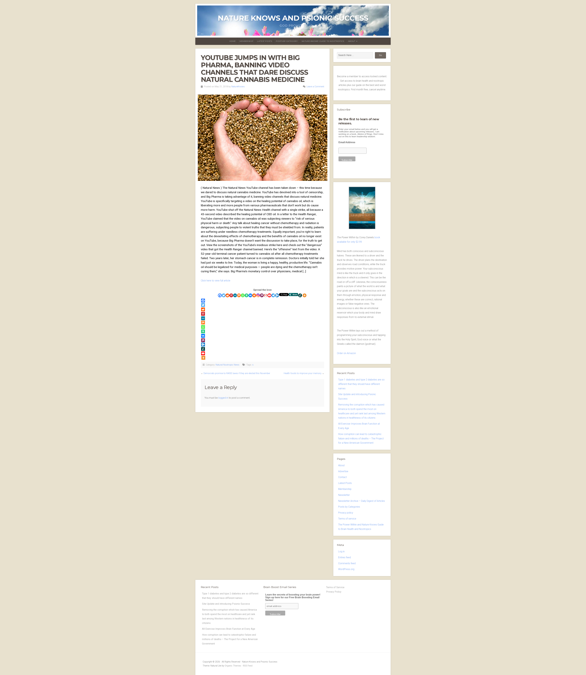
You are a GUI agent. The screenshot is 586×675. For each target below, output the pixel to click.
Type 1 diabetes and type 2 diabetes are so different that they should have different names (361, 384)
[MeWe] (235, 295)
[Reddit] (227, 295)
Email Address (346, 142)
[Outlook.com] (277, 295)
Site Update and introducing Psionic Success (226, 603)
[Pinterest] (231, 295)
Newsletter (344, 495)
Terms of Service (335, 587)
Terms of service (347, 518)
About (351, 41)
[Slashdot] (300, 295)
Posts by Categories (349, 506)
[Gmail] (266, 295)
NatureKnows (238, 86)
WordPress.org (346, 569)
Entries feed (344, 557)
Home (232, 41)
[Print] (254, 295)
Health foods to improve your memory (302, 373)
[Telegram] (273, 295)
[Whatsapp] (243, 295)
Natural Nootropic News (227, 365)
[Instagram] (258, 295)
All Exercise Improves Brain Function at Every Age (228, 628)
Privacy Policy (333, 591)
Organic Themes (233, 665)
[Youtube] (269, 295)
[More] (304, 295)
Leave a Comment (315, 86)
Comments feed (347, 563)
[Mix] (239, 295)
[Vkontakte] (250, 295)
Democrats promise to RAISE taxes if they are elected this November (237, 373)
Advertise (343, 471)
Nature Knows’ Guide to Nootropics (323, 41)
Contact (342, 477)
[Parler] (262, 295)
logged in (223, 397)
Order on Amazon (346, 353)
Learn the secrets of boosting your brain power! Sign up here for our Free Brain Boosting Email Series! (292, 597)
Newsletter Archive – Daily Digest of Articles (361, 500)
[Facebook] (220, 295)
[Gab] (246, 295)
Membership (246, 41)
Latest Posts (264, 41)
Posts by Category (287, 41)
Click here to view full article (215, 280)
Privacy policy (345, 512)
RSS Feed (247, 665)
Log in (341, 551)
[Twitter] (224, 295)
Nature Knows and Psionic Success (293, 18)
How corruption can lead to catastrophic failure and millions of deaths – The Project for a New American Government (361, 438)
